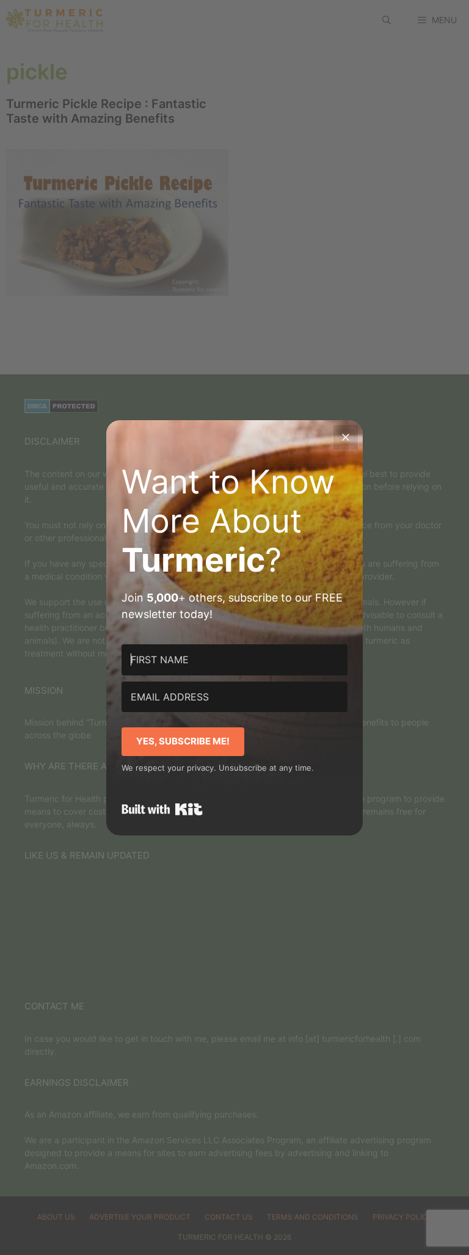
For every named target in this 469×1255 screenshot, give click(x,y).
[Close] (345, 437)
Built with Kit (162, 809)
